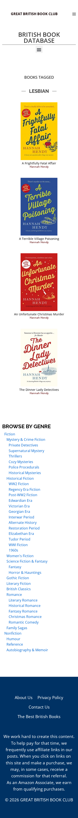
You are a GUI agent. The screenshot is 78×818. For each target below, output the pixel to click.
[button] (39, 49)
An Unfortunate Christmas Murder (39, 314)
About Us (23, 697)
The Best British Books (39, 716)
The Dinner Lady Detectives (39, 390)
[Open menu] (74, 14)
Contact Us (39, 707)
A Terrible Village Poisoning (39, 239)
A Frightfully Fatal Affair (39, 163)
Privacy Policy (50, 697)
